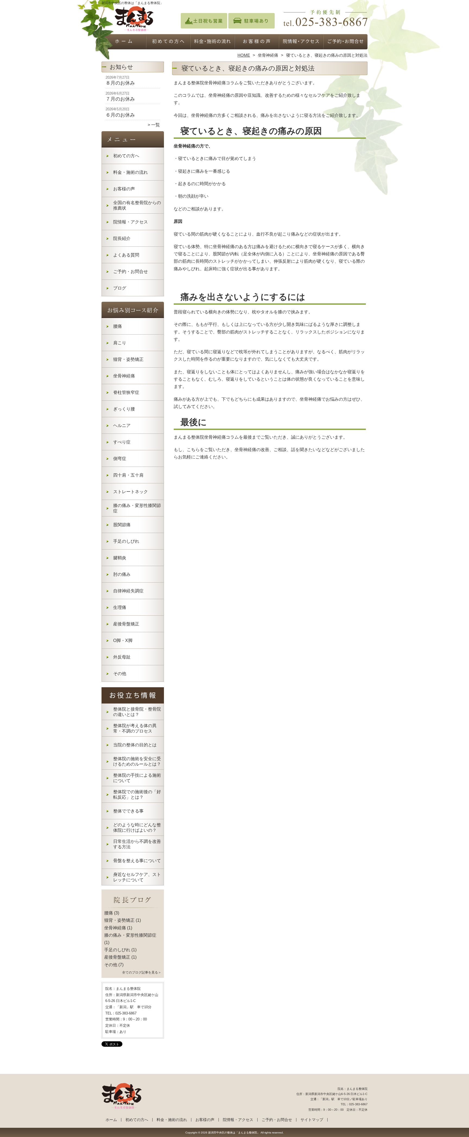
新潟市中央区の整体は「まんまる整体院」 (234, 1132)
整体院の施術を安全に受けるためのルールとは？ (137, 761)
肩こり (119, 343)
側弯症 (119, 458)
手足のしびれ (126, 541)
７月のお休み (120, 99)
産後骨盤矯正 (126, 624)
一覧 (155, 125)
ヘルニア (122, 425)
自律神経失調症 (128, 591)
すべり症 (122, 442)
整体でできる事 (128, 811)
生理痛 (119, 607)
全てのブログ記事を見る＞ (141, 972)
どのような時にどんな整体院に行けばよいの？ (137, 828)
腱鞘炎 (119, 557)
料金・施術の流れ (212, 42)
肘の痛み (122, 574)
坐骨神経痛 (268, 55)
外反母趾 (122, 657)
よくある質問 (126, 255)
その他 (119, 673)
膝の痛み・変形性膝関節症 (137, 508)
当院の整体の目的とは (135, 745)
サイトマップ (311, 1120)
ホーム (124, 42)
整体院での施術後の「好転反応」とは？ (137, 794)
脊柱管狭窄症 (126, 392)
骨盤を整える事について (137, 860)
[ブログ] (132, 907)
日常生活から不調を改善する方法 (137, 844)
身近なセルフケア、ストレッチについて (137, 877)
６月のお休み (120, 115)
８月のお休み (120, 83)
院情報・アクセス (301, 42)
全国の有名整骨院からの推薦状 (137, 205)
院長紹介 (122, 238)
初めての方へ (168, 42)
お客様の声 (256, 42)
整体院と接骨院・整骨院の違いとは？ (137, 712)
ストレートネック (130, 491)
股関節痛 (122, 524)
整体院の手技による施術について (137, 778)
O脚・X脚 (122, 640)
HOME (243, 55)
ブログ (119, 288)
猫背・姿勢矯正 (128, 359)
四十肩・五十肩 (128, 475)
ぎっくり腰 (124, 409)
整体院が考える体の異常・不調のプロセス (135, 728)
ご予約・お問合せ (345, 42)
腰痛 (117, 326)
